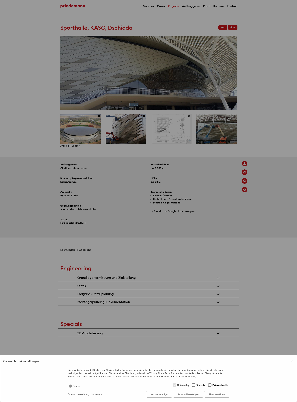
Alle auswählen (217, 394)
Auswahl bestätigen (188, 394)
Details (76, 386)
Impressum (96, 394)
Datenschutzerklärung (78, 394)
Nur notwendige (159, 394)
